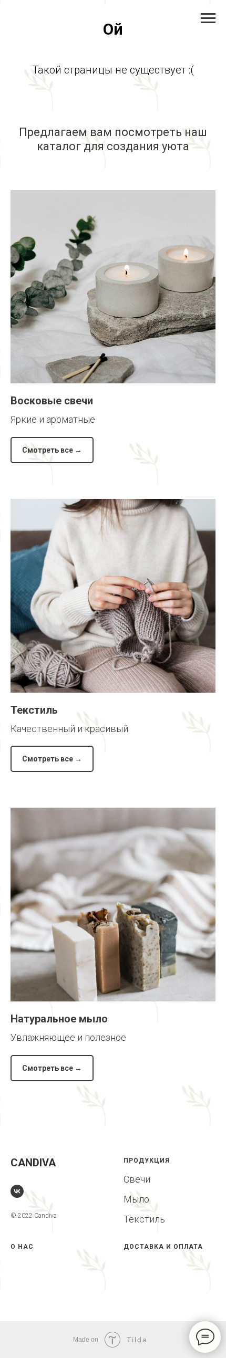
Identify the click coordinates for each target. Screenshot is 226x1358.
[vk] (17, 1191)
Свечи (137, 1179)
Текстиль (34, 710)
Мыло (136, 1199)
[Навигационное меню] (208, 18)
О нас (22, 1246)
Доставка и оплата (163, 1246)
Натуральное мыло (59, 1018)
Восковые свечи (53, 400)
